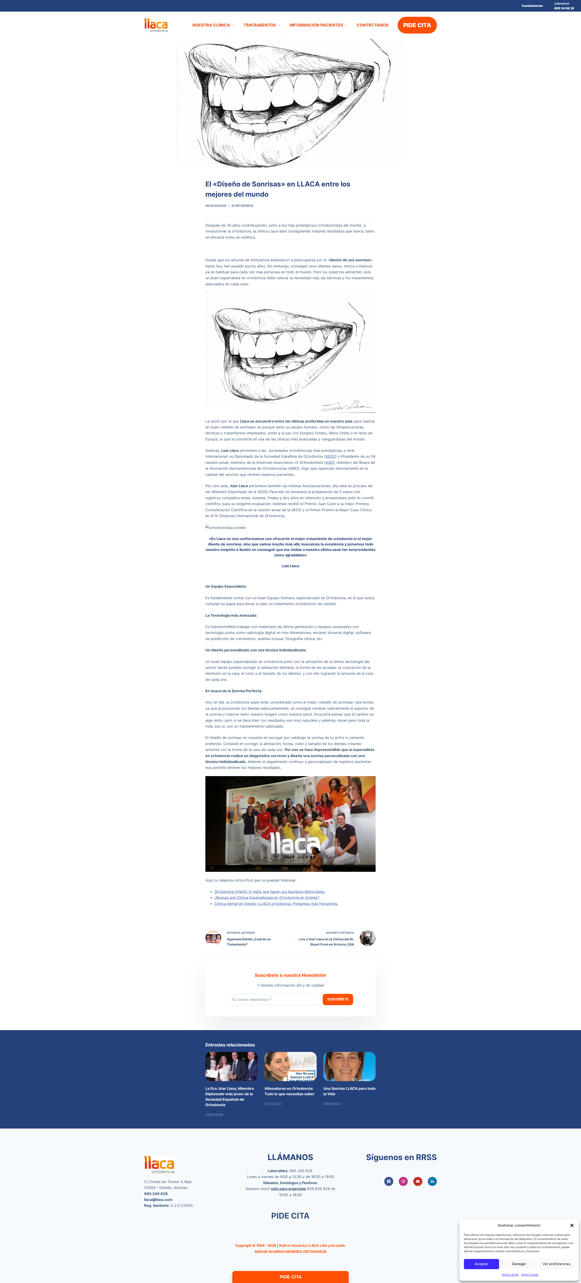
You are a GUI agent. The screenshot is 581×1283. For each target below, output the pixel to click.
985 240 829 (301, 1170)
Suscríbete (338, 999)
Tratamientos (260, 25)
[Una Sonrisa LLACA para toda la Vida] (349, 1066)
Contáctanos (373, 25)
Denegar (519, 1264)
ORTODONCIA (244, 205)
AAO (329, 462)
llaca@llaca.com (158, 1199)
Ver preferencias (556, 1264)
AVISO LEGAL (510, 1274)
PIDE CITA (417, 25)
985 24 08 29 (564, 8)
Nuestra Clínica (211, 25)
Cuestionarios (532, 5)
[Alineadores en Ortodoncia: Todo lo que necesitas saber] (290, 1066)
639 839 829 (318, 1188)
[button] (572, 1225)
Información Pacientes (316, 25)
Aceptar (481, 1264)
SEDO (330, 456)
